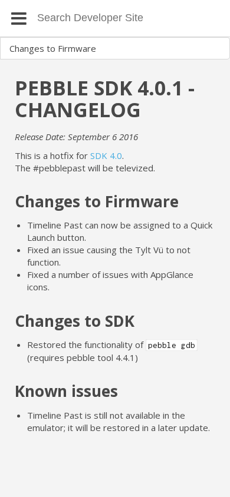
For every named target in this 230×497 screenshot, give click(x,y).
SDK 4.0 (106, 155)
